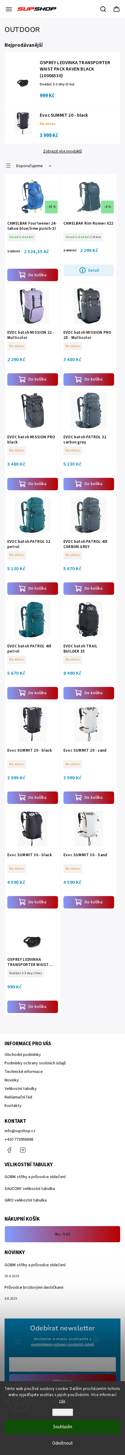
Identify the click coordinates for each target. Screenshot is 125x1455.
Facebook (9, 1150)
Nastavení (63, 1412)
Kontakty (13, 1106)
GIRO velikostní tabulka (26, 1200)
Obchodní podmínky (23, 1055)
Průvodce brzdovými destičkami (34, 1287)
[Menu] (9, 9)
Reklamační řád (18, 1097)
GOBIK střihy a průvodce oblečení (35, 1177)
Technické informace (24, 1072)
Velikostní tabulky (21, 1089)
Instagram (22, 1150)
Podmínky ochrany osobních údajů (35, 1063)
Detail (93, 270)
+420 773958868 (19, 1139)
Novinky (12, 1080)
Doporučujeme (29, 166)
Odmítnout (62, 1443)
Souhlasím (62, 1427)
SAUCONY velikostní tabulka (30, 1189)
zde (62, 1401)
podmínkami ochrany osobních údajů (62, 1344)
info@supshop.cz (20, 1131)
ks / (63, 1234)
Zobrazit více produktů (62, 151)
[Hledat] (103, 9)
